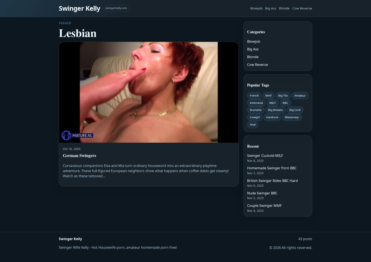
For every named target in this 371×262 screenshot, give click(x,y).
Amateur (300, 95)
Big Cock (295, 110)
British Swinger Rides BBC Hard (272, 180)
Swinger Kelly (79, 8)
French (254, 95)
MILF (272, 103)
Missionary (292, 117)
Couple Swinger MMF (264, 205)
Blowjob (256, 8)
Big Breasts (275, 110)
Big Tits (283, 95)
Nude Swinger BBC (262, 193)
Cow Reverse (302, 8)
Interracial (256, 103)
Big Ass (270, 8)
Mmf (268, 95)
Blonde (284, 8)
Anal (252, 124)
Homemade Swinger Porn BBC (271, 168)
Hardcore (272, 117)
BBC (285, 103)
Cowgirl (255, 117)
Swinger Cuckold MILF (265, 155)
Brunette (256, 110)
